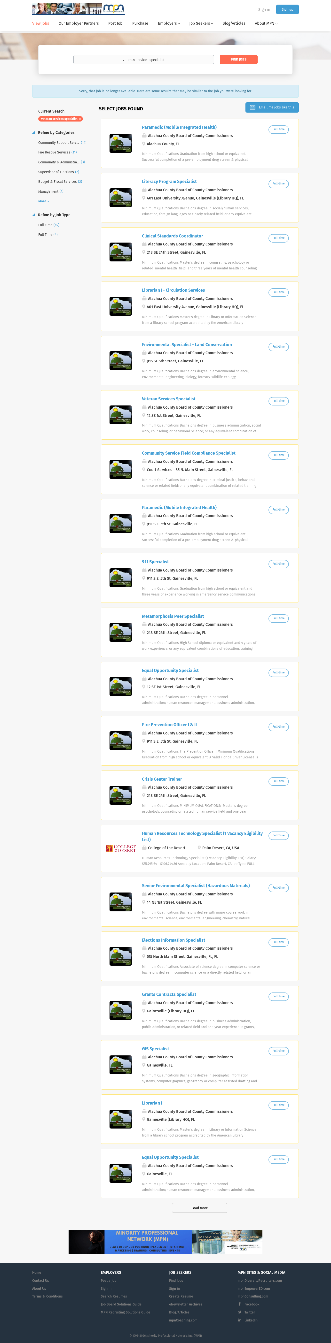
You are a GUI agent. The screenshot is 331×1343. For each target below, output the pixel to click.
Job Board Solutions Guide (121, 1304)
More (42, 201)
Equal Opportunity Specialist (170, 671)
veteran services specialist (59, 119)
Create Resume (181, 1296)
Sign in (264, 10)
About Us (39, 1288)
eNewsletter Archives (185, 1304)
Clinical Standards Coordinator (172, 236)
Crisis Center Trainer (162, 779)
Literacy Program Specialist (169, 182)
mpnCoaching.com (183, 1320)
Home (36, 1272)
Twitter (249, 1312)
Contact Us (40, 1280)
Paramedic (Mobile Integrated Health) (179, 127)
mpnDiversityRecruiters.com (260, 1280)
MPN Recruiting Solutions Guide (125, 1312)
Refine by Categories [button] (56, 133)
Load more (199, 1208)
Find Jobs (238, 59)
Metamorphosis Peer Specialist (173, 616)
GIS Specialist (155, 1049)
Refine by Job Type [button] (54, 215)
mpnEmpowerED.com (254, 1288)
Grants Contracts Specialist (169, 994)
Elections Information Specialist (173, 940)
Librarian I (152, 1103)
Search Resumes (114, 1296)
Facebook (251, 1304)
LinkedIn (251, 1320)
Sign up (287, 9)
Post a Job (108, 1280)
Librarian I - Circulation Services (173, 290)
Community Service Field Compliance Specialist (189, 453)
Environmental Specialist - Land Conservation (187, 345)
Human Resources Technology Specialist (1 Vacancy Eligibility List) (202, 837)
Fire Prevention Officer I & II (169, 725)
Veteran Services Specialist (169, 399)
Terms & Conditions (47, 1296)
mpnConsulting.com (253, 1296)
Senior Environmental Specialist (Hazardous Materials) (196, 886)
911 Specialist (155, 562)
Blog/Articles (179, 1312)
